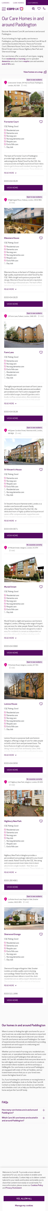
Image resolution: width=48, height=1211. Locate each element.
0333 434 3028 (11, 412)
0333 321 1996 (11, 994)
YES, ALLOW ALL (24, 1198)
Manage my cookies (24, 1205)
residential (10, 59)
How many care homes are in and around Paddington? (20, 1111)
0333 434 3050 (11, 763)
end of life (6, 64)
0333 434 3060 (11, 646)
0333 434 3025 (11, 297)
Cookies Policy (37, 1185)
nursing (22, 59)
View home (12, 188)
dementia (6, 61)
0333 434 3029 (11, 181)
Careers (6, 3)
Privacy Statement (14, 1188)
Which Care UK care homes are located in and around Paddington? (20, 1119)
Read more (9, 173)
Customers (33, 3)
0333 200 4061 (11, 880)
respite (26, 61)
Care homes (18, 3)
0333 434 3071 (11, 529)
